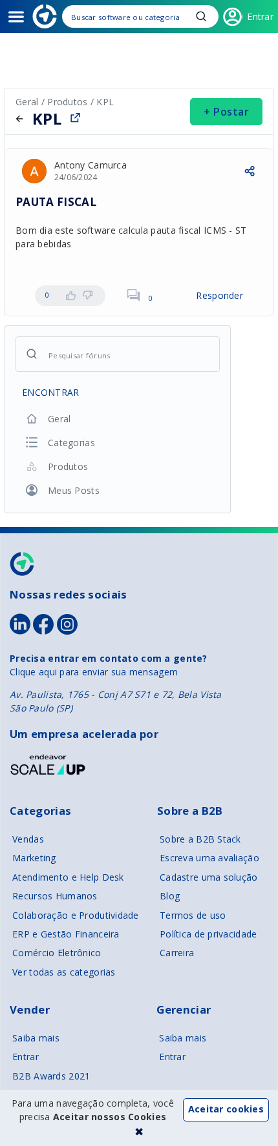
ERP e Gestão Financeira (65, 934)
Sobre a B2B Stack (200, 839)
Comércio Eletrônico (56, 952)
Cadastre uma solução (209, 877)
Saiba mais (35, 1038)
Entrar (25, 1056)
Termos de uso (193, 915)
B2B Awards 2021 (51, 1076)
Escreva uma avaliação (209, 858)
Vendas (28, 839)
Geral (28, 102)
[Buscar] (140, 16)
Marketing (34, 858)
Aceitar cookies (226, 1109)
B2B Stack (23, 564)
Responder (219, 295)
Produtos (68, 102)
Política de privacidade (208, 934)
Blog (170, 896)
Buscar (201, 16)
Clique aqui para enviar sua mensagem (94, 672)
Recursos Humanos (54, 896)
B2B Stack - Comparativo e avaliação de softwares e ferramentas (45, 16)
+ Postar (226, 112)
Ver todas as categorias (63, 972)
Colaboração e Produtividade (75, 915)
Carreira (177, 952)
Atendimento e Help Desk (67, 877)
